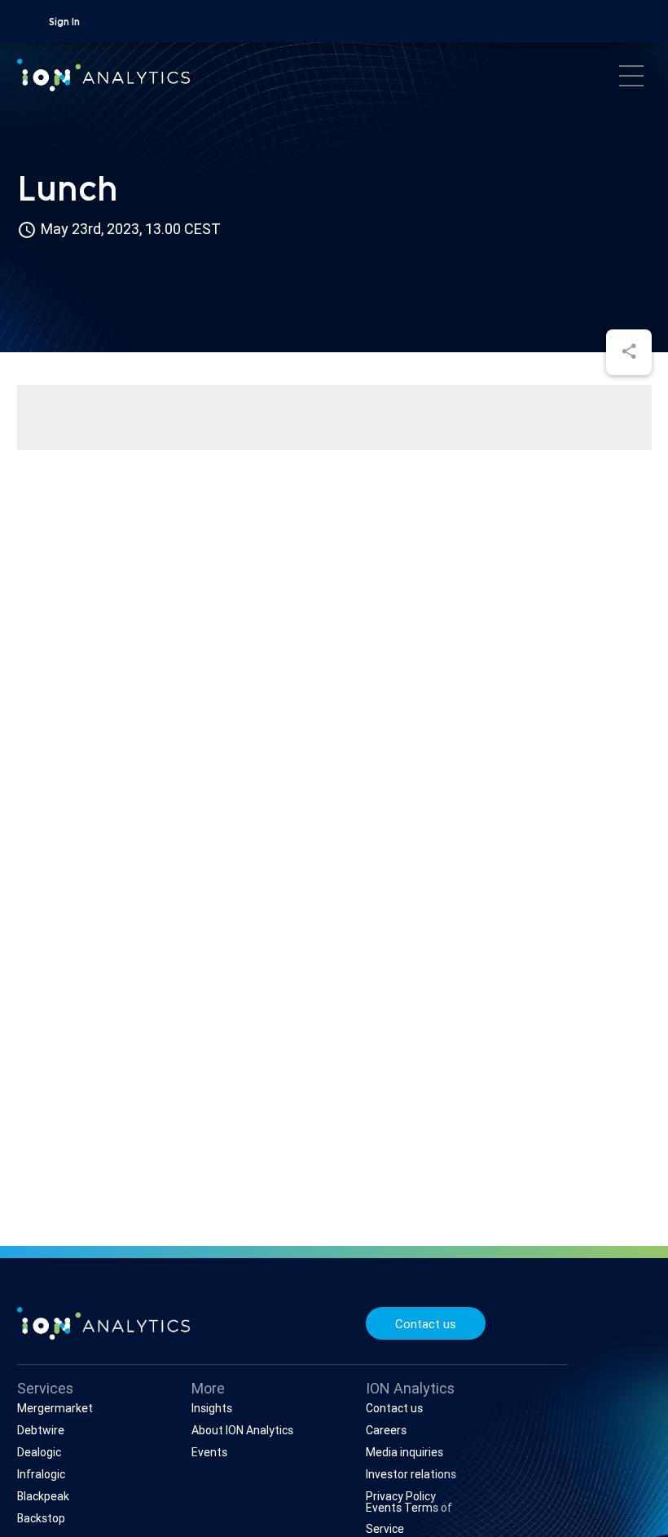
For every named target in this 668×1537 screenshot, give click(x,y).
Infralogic (41, 1474)
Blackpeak (43, 1496)
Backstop (41, 1518)
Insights (211, 1408)
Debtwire (40, 1430)
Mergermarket (55, 1408)
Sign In (64, 23)
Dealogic (39, 1452)
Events (209, 1452)
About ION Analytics (242, 1430)
